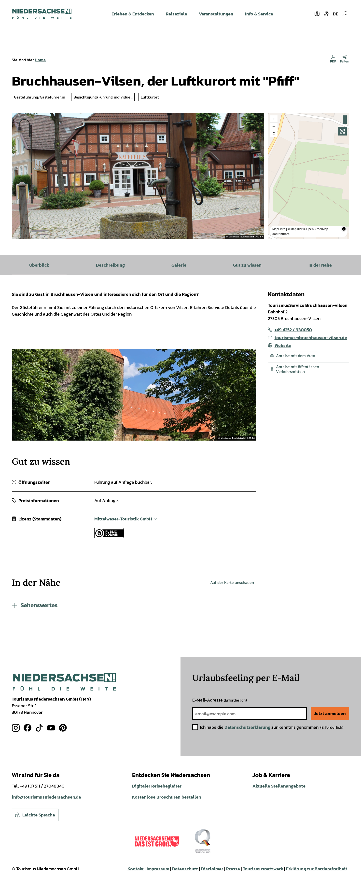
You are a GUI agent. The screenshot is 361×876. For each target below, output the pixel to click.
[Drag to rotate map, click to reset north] (274, 133)
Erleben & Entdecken (132, 14)
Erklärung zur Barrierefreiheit (316, 868)
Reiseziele (176, 14)
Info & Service (259, 14)
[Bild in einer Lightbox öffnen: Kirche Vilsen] (134, 395)
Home (40, 60)
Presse (233, 868)
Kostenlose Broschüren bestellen (166, 797)
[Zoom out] (274, 126)
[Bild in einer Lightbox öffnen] (64, 682)
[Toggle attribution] (344, 229)
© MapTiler (295, 229)
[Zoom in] (274, 119)
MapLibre (278, 229)
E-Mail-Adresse (219, 700)
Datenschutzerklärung (247, 727)
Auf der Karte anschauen (232, 582)
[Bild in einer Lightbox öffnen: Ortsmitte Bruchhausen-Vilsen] (138, 176)
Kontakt (135, 868)
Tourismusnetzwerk (263, 868)
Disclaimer (212, 868)
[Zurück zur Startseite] (42, 13)
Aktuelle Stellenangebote (278, 786)
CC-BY (259, 237)
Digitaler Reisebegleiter (156, 786)
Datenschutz (185, 868)
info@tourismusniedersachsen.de (46, 797)
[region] (308, 176)
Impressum (158, 868)
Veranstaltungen (216, 14)
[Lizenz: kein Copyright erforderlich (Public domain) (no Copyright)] (109, 536)
